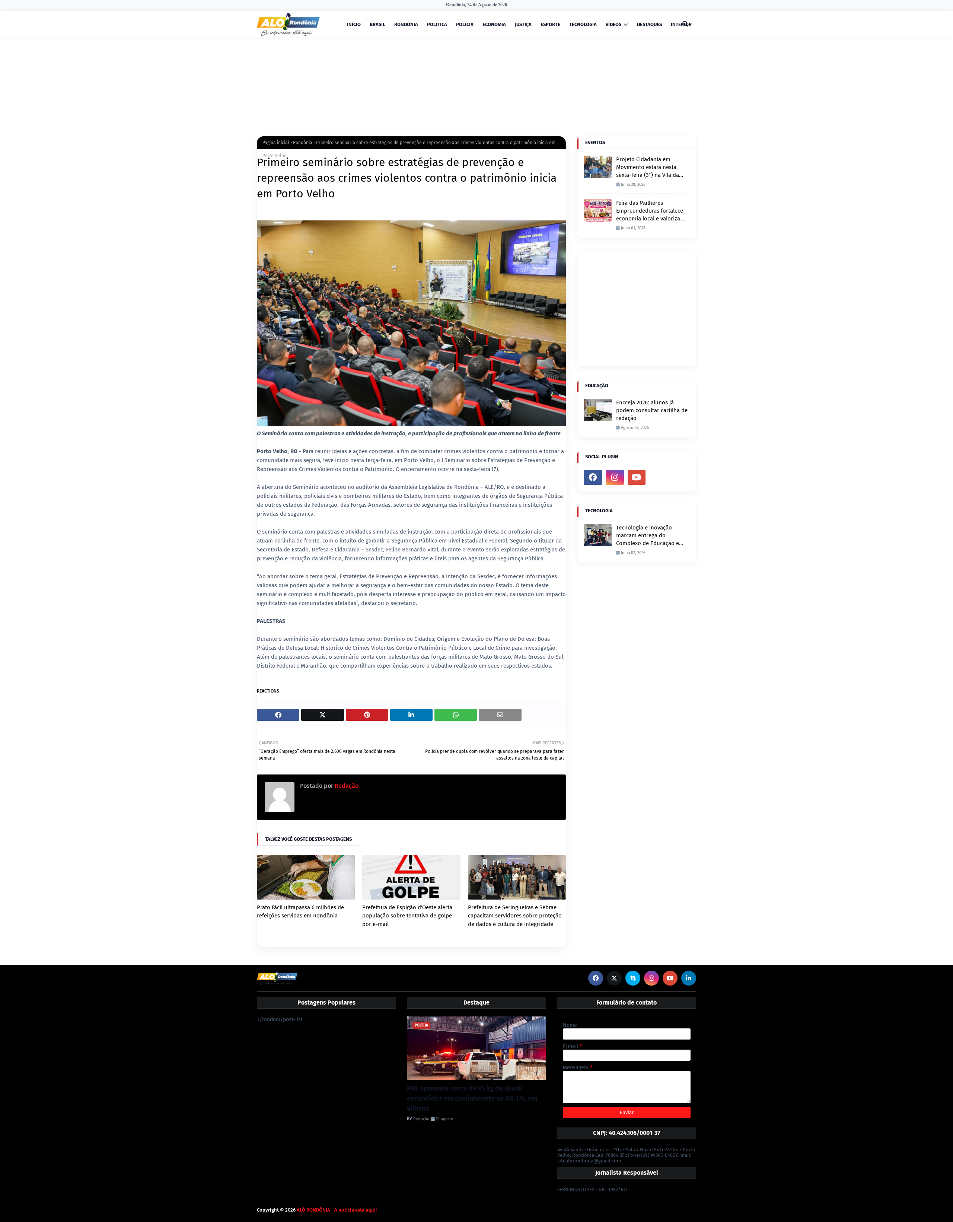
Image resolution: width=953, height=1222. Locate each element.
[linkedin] (688, 978)
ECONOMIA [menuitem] (494, 24)
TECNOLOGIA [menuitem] (583, 24)
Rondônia (302, 142)
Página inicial (275, 142)
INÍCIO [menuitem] (354, 24)
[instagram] (615, 477)
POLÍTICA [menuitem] (437, 24)
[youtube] (637, 477)
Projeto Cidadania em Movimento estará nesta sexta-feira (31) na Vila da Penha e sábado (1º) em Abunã (647, 167)
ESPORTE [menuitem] (550, 24)
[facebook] (593, 477)
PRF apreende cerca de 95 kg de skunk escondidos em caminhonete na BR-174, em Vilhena (472, 1098)
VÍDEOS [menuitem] (613, 24)
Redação (345, 785)
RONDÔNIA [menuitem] (406, 24)
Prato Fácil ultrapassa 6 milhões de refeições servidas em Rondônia (300, 911)
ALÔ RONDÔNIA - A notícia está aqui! (337, 1210)
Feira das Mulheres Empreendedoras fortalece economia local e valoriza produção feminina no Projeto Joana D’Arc (649, 211)
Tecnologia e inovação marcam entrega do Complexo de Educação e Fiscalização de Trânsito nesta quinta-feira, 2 (647, 535)
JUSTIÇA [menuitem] (523, 24)
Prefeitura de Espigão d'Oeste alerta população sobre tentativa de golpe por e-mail (407, 915)
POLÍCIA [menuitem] (465, 24)
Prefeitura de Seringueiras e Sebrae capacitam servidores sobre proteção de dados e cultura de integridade (515, 915)
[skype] (632, 978)
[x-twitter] (614, 978)
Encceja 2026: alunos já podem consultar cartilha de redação (652, 410)
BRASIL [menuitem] (377, 24)
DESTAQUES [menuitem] (649, 24)
